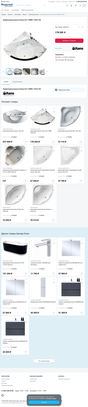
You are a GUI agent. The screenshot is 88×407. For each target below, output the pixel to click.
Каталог (6, 10)
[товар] (15, 116)
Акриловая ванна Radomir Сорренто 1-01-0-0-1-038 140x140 (15, 171)
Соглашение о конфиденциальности (12, 402)
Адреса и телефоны (64, 379)
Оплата (58, 1)
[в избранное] (79, 27)
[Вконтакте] (2, 395)
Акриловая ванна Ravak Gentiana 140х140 (40, 210)
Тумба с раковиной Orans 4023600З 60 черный (15, 342)
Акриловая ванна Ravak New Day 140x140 (13, 210)
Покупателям (5, 376)
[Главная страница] (7, 5)
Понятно (44, 402)
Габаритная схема (64, 90)
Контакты (61, 376)
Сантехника (15, 10)
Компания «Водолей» (36, 376)
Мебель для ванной (27, 10)
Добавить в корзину (69, 40)
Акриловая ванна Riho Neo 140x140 (69, 131)
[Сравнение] (71, 5)
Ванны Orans (58, 48)
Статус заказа (5, 379)
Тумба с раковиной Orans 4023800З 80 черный (71, 303)
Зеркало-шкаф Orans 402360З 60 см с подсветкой (15, 303)
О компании (51, 1)
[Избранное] (76, 5)
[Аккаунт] (67, 5)
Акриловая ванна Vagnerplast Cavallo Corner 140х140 (70, 171)
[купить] (26, 142)
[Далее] (45, 46)
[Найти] (45, 5)
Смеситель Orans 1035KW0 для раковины (40, 263)
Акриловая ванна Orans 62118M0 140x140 (41, 132)
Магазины (72, 1)
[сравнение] (82, 27)
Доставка (64, 1)
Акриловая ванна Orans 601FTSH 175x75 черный (13, 263)
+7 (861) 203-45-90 (81, 1)
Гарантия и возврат (7, 385)
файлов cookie (51, 398)
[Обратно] (4, 46)
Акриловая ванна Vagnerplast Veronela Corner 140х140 (42, 171)
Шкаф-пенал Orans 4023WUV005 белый (43, 302)
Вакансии (32, 381)
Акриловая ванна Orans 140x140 (13, 131)
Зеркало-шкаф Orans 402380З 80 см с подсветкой (71, 263)
